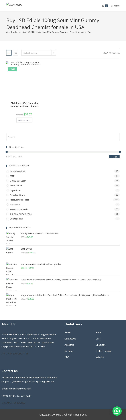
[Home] (7, 32)
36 (114, 53)
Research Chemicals (19, 209)
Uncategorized (16, 218)
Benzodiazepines (17, 171)
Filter (114, 156)
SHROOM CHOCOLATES (21, 214)
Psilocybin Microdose (19, 199)
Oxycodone (15, 190)
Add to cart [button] (24, 120)
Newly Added (16, 185)
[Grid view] (9, 53)
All (118, 53)
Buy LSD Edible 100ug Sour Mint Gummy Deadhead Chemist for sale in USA (56, 32)
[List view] (15, 53)
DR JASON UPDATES (13, 402)
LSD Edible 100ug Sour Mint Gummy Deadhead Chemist (24, 105)
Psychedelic (15, 204)
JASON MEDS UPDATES (15, 353)
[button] (32, 65)
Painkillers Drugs (17, 195)
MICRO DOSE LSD (18, 180)
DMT (12, 176)
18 (110, 53)
